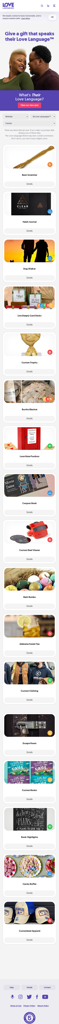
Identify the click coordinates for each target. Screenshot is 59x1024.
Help (12, 987)
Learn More (25, 18)
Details (29, 184)
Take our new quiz (29, 105)
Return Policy (43, 1006)
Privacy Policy (29, 1006)
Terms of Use (15, 1006)
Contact (47, 987)
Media (29, 987)
